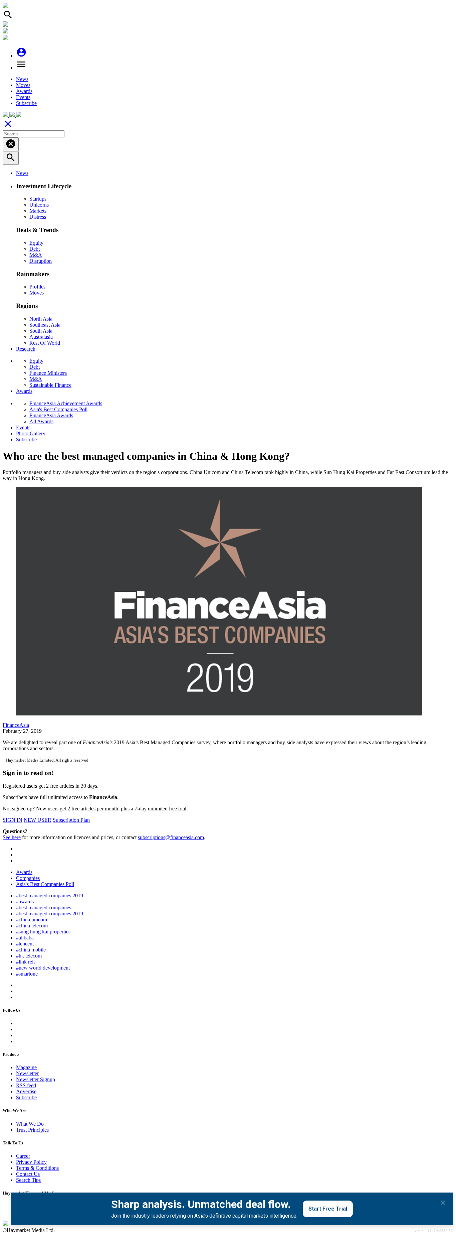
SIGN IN (12, 820)
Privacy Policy (31, 1162)
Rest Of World (44, 343)
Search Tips (28, 1180)
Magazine (26, 1067)
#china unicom (31, 919)
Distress (37, 217)
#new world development (43, 968)
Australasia (41, 337)
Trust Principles (32, 1130)
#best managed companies (43, 907)
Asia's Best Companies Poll (58, 409)
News (22, 79)
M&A (35, 255)
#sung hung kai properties (43, 931)
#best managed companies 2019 (49, 895)
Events (23, 97)
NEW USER (37, 820)
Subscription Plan (71, 820)
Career (23, 1156)
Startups (37, 199)
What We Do (30, 1124)
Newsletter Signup (35, 1079)
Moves (23, 85)
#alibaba (25, 937)
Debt (34, 249)
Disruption (40, 261)
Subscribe (26, 103)
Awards (24, 91)
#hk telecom (29, 956)
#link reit (25, 962)
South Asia (40, 331)
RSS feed (26, 1085)
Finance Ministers (48, 373)
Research (25, 349)
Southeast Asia (44, 325)
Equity (36, 243)
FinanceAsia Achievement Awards (65, 403)
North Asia (40, 319)
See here (12, 837)
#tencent (25, 943)
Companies (28, 878)
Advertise (26, 1091)
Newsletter (27, 1073)
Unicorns (39, 205)
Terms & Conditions (37, 1168)
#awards (25, 901)
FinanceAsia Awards (51, 415)
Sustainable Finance (50, 385)
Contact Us (28, 1174)
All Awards (41, 421)
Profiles (37, 287)
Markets (37, 211)
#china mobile (31, 949)
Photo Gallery (30, 433)
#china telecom (32, 925)
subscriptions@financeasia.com (171, 837)
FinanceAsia (16, 725)
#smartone (27, 974)
